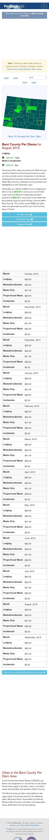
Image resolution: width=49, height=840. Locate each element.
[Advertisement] (24, 39)
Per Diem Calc (23, 214)
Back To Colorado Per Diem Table (24, 136)
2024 (15, 78)
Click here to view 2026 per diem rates (24, 69)
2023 (24, 82)
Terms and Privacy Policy (29, 825)
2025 (6, 78)
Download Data (23, 224)
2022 (33, 82)
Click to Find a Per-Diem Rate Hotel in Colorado (24, 672)
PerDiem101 (11, 829)
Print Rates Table (23, 219)
